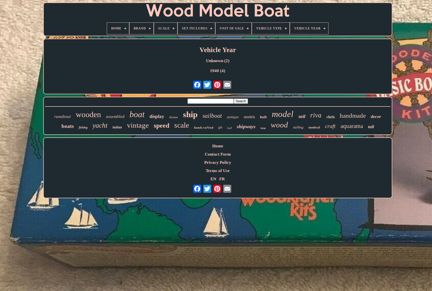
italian (117, 127)
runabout (62, 116)
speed (161, 125)
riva (316, 115)
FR (222, 179)
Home (217, 146)
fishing (83, 127)
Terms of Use (218, 170)
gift (220, 127)
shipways (246, 126)
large (263, 128)
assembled (115, 116)
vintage (138, 125)
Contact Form (218, 154)
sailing (298, 127)
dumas (173, 117)
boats (68, 126)
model (283, 114)
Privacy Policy (217, 162)
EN (213, 179)
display (157, 116)
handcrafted (203, 127)
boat (137, 114)
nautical (314, 127)
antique (233, 117)
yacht (100, 125)
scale (181, 125)
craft (330, 126)
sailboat (212, 115)
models (249, 117)
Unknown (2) (218, 60)
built (263, 117)
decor (376, 116)
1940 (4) (217, 70)
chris (330, 117)
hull (229, 127)
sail (301, 116)
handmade (353, 115)
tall (371, 126)
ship (190, 114)
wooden (88, 114)
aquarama (351, 126)
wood (279, 124)
